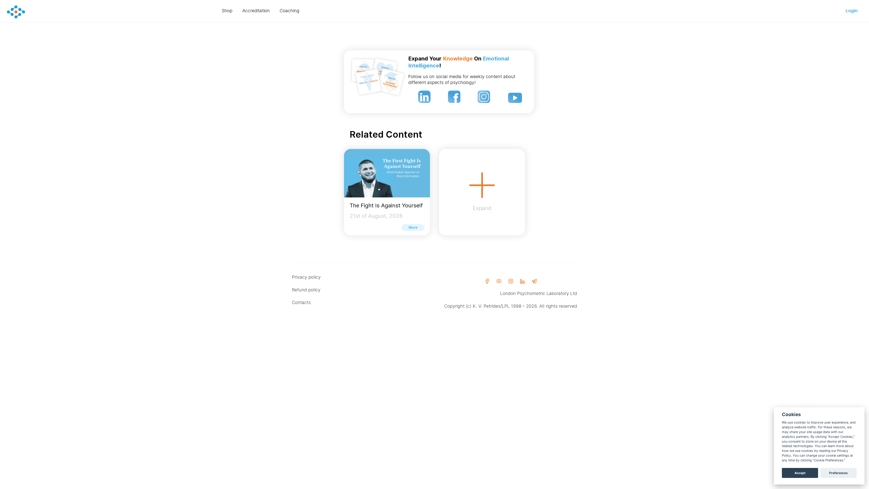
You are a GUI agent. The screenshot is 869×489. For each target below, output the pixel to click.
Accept (800, 473)
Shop (227, 10)
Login (852, 10)
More (413, 227)
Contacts (301, 302)
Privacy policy (306, 277)
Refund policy (306, 289)
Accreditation (256, 10)
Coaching (289, 10)
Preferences (838, 473)
